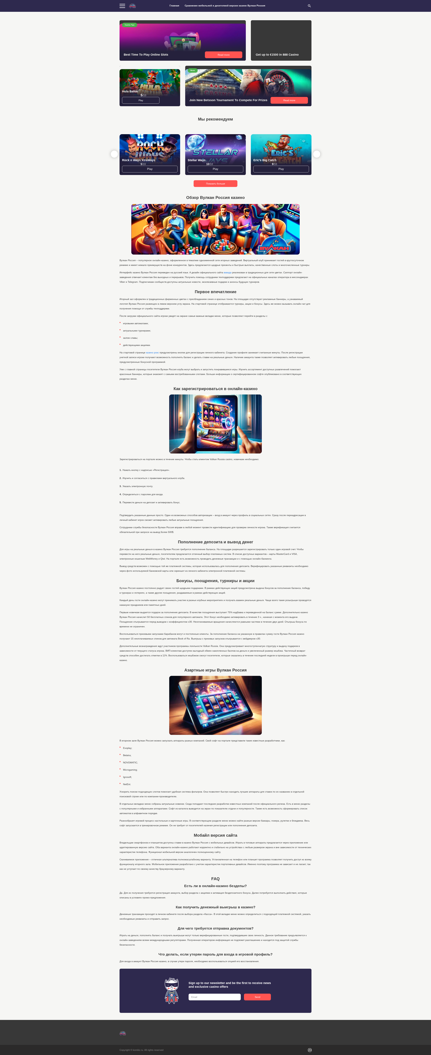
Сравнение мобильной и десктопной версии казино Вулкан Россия (225, 5)
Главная (174, 5)
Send (257, 997)
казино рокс (152, 352)
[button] (316, 154)
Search (309, 6)
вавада (227, 272)
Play (141, 100)
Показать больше (215, 183)
